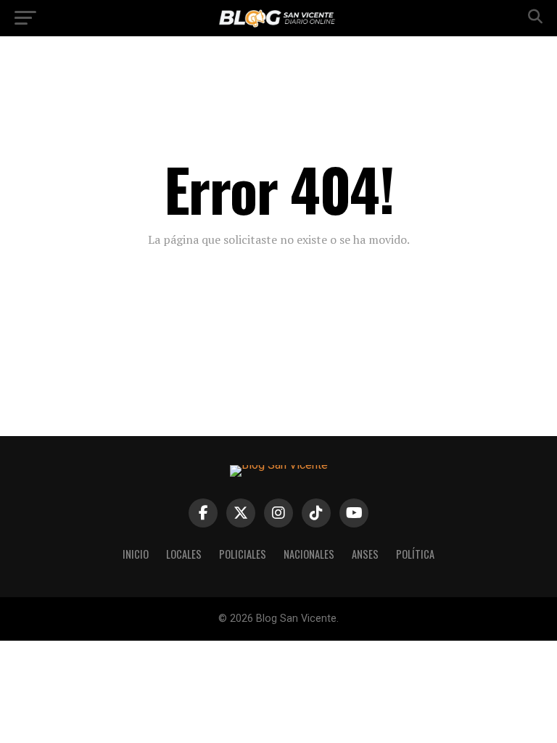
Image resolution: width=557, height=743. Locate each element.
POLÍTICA (415, 554)
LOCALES (184, 554)
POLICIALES (242, 554)
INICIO (136, 554)
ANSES (365, 554)
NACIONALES (309, 554)
